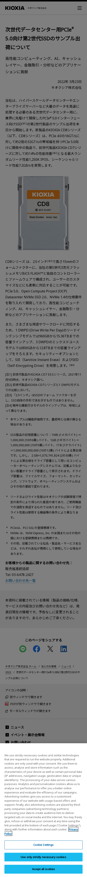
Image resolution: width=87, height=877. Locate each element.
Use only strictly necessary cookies (43, 857)
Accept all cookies (43, 869)
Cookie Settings (43, 845)
